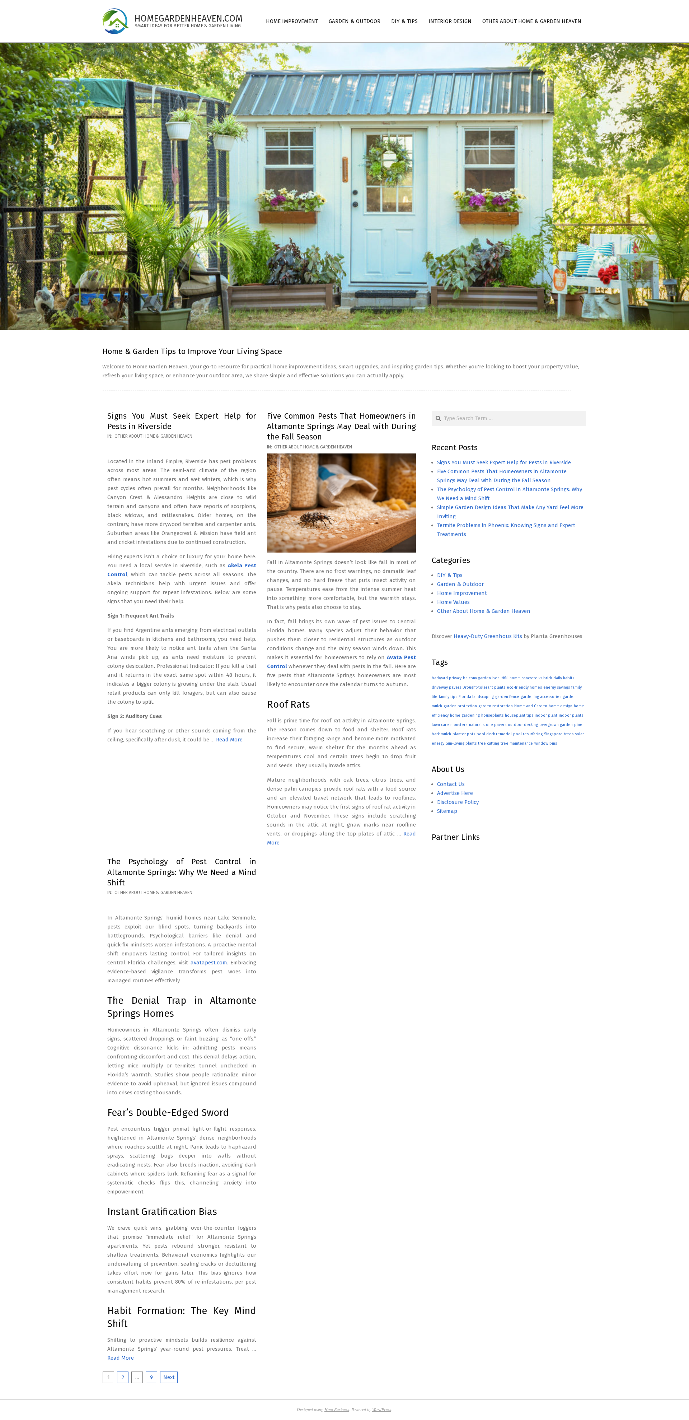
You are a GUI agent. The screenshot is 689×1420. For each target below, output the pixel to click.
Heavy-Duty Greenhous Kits (488, 636)
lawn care (440, 724)
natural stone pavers (487, 724)
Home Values (453, 602)
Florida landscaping (476, 696)
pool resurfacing (528, 734)
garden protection (460, 706)
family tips (448, 696)
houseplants (492, 715)
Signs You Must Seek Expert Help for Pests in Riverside (504, 462)
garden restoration (495, 706)
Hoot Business (336, 1409)
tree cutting (488, 743)
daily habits (563, 678)
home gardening (465, 715)
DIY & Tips (450, 575)
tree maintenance (517, 743)
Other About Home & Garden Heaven (153, 436)
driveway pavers (446, 687)
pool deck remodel (494, 734)
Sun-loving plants (461, 743)
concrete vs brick (536, 678)
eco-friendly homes (524, 687)
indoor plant (546, 715)
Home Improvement (462, 593)
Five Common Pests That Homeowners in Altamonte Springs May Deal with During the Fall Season (341, 426)
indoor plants (571, 715)
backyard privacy (446, 678)
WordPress (381, 1409)
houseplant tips (519, 715)
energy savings (556, 687)
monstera (459, 724)
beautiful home (506, 678)
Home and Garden (530, 706)
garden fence (507, 696)
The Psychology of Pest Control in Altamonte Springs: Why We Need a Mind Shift (181, 872)
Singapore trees (558, 734)
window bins (545, 743)
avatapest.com (209, 962)
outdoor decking (523, 724)
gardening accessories (541, 696)
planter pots (464, 734)
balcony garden (477, 678)
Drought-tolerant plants (484, 687)
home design (560, 706)
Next (169, 1377)
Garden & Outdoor (460, 584)
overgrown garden (556, 724)
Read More (229, 739)
